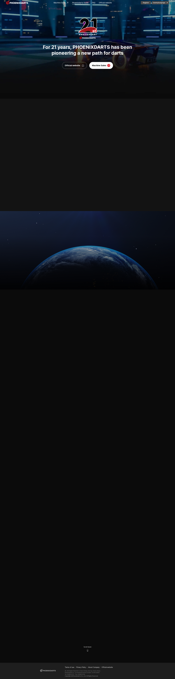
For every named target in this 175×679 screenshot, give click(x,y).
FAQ (93, 3)
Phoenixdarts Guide (80, 3)
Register (146, 3)
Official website (105, 3)
